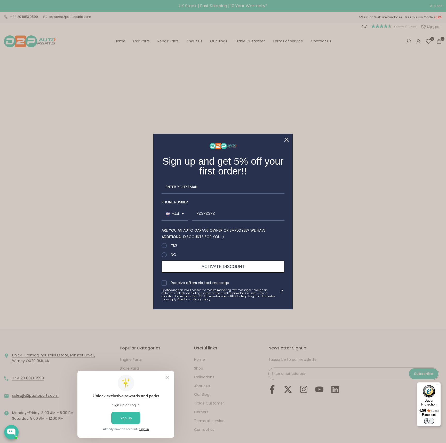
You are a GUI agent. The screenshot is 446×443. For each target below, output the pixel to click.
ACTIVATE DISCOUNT (223, 266)
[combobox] (175, 214)
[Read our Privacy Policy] (281, 291)
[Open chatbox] (11, 432)
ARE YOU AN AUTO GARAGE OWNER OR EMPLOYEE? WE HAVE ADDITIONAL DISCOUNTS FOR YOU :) (214, 233)
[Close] (286, 140)
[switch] (429, 421)
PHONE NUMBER (175, 202)
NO (173, 254)
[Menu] (438, 385)
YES (174, 245)
